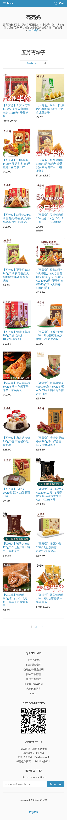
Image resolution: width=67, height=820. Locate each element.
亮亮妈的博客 (33, 688)
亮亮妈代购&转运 (33, 684)
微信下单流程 (33, 679)
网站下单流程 (33, 674)
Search (33, 693)
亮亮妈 (33, 17)
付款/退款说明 (33, 664)
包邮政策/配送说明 (34, 669)
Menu (10, 3)
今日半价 (33, 30)
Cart (61, 3)
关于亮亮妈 (33, 659)
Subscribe (56, 784)
